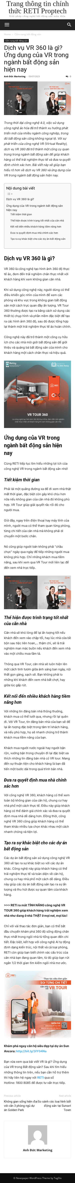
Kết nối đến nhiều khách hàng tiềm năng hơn (35, 226)
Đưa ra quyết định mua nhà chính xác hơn (34, 232)
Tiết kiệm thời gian (21, 214)
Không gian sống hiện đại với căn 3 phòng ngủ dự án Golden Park (20, 1106)
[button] (6, 24)
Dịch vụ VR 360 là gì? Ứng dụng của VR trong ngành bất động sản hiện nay (36, 58)
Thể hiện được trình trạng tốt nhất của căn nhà (37, 220)
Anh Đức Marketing (14, 76)
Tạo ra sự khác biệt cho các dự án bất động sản (37, 238)
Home (7, 34)
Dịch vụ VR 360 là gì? (20, 199)
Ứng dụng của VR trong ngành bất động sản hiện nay (34, 208)
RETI (40, 1077)
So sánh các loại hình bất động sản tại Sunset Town (54, 1106)
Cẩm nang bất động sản (28, 34)
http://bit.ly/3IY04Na (31, 1051)
